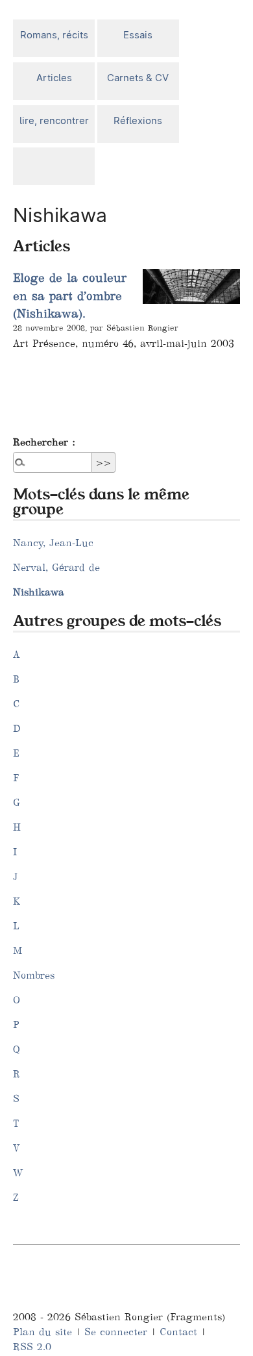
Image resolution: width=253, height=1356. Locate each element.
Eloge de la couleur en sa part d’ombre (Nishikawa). (69, 295)
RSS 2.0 (32, 1346)
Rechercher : (44, 442)
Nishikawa (38, 592)
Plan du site (42, 1331)
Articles (54, 77)
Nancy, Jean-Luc (53, 542)
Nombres (33, 975)
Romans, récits (54, 35)
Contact (178, 1331)
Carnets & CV (138, 77)
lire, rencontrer (54, 120)
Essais (137, 35)
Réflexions (138, 120)
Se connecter (115, 1331)
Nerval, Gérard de (56, 567)
